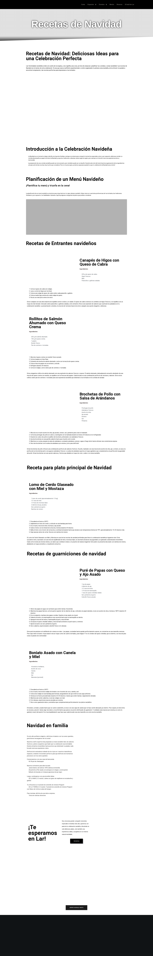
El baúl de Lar (129, 4)
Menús (112, 4)
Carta (83, 4)
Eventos (101, 4)
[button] (79, 767)
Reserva (119, 4)
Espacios (91, 4)
